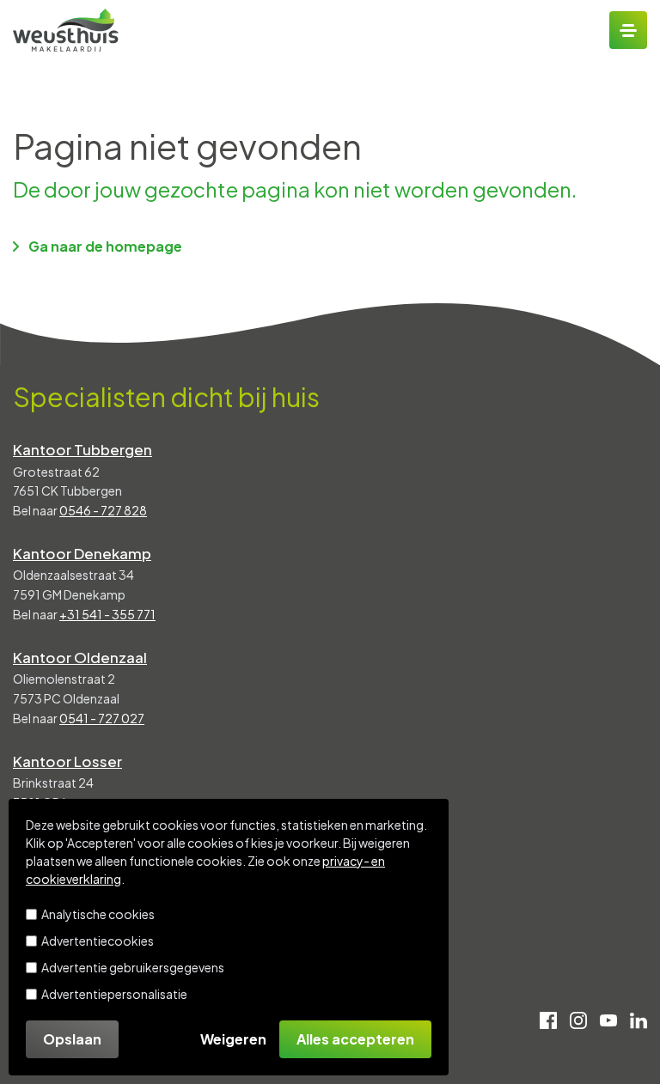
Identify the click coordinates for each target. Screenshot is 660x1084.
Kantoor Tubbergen (82, 449)
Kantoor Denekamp (82, 553)
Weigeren (233, 1039)
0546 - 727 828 (103, 510)
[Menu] (628, 30)
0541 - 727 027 (101, 718)
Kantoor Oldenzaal (80, 657)
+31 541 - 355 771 (107, 614)
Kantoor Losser (67, 761)
